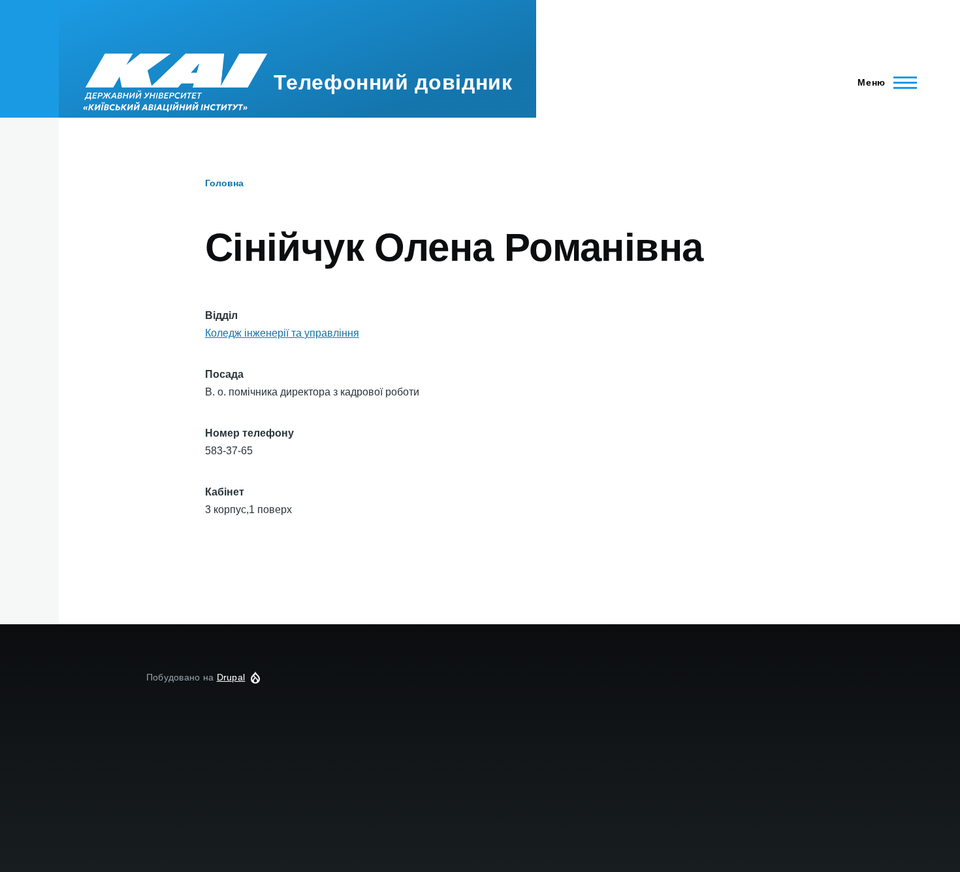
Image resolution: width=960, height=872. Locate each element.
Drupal (231, 677)
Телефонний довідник (393, 82)
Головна (224, 183)
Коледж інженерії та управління (282, 333)
